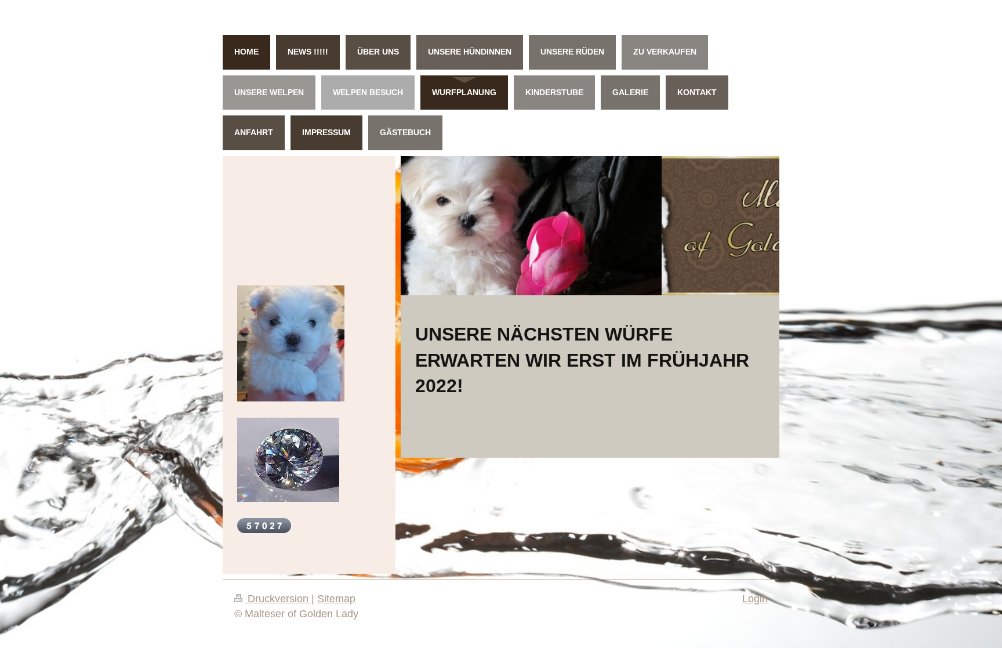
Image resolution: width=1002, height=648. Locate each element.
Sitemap (336, 598)
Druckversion (278, 598)
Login (755, 598)
